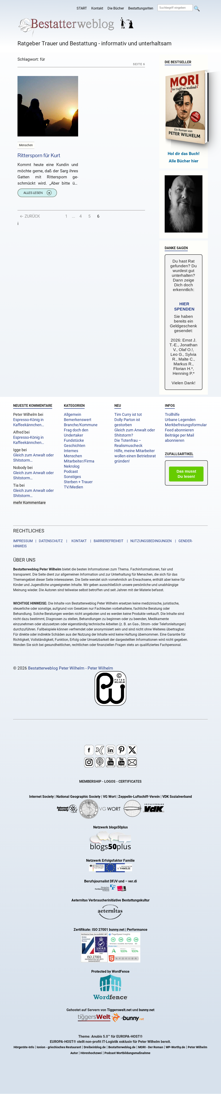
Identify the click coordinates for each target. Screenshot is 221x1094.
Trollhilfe (172, 414)
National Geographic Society (78, 797)
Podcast (71, 471)
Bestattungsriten (140, 8)
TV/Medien (73, 487)
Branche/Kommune (81, 425)
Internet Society (41, 797)
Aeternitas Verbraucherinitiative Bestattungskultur (110, 900)
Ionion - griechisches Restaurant (59, 1047)
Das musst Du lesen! (186, 474)
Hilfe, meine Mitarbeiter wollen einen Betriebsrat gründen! (135, 456)
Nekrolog (71, 466)
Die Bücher (115, 8)
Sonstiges (72, 477)
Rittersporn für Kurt (38, 155)
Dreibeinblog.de (95, 1047)
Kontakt (97, 8)
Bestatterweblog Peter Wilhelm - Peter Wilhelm (70, 668)
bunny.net (146, 1010)
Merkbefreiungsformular (186, 425)
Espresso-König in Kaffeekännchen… (28, 422)
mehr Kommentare (29, 502)
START (82, 8)
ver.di (132, 881)
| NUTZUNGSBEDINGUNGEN (148, 541)
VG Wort (109, 797)
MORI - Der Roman (150, 1047)
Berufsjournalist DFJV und (104, 881)
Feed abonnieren (179, 430)
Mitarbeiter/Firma (79, 461)
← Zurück (30, 216)
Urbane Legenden (180, 420)
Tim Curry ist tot (128, 414)
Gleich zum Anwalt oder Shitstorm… (33, 457)
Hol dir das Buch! (183, 153)
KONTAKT (78, 541)
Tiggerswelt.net (119, 1010)
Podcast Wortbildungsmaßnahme (127, 1053)
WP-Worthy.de (175, 1047)
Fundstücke (74, 440)
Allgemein (72, 414)
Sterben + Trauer (78, 482)
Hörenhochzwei (91, 1053)
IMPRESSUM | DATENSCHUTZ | (41, 541)
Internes (71, 451)
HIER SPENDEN (184, 306)
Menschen (73, 456)
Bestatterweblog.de (122, 1047)
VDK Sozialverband (177, 797)
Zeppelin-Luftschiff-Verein (139, 797)
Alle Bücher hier (183, 160)
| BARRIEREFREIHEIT (105, 541)
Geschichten (74, 445)
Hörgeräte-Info (24, 1047)
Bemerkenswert (77, 420)
